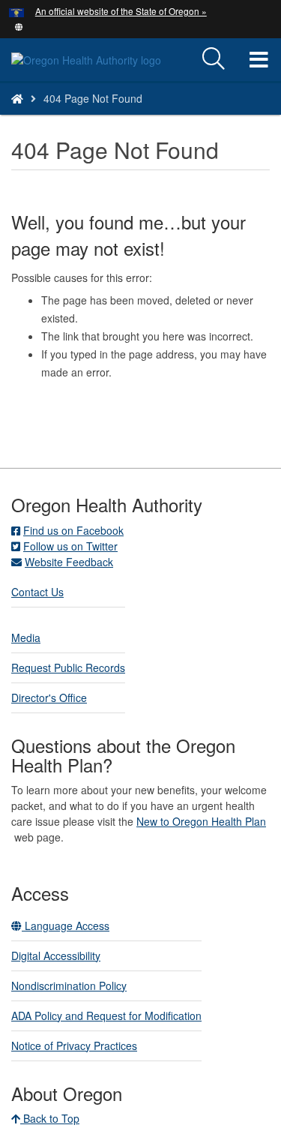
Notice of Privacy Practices (74, 1045)
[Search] (213, 59)
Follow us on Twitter (70, 546)
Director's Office (49, 697)
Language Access (65, 925)
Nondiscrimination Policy (69, 985)
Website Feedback (69, 561)
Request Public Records (68, 667)
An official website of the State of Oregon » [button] (121, 10)
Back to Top (49, 1118)
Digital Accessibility (55, 955)
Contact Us (37, 591)
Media (25, 637)
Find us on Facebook (73, 530)
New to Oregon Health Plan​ (201, 821)
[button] (19, 25)
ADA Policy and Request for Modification (106, 1015)
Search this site (89, 117)
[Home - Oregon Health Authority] (17, 98)
